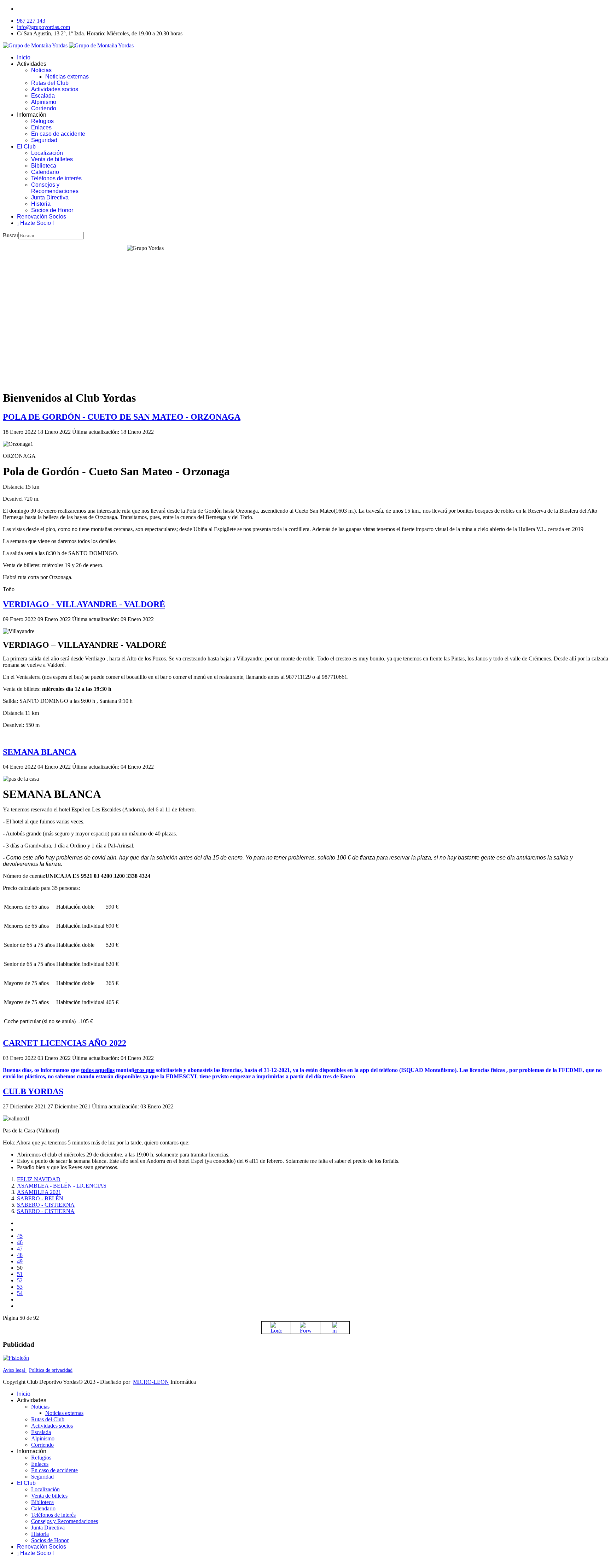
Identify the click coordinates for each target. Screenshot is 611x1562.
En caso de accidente (58, 134)
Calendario (45, 172)
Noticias (41, 70)
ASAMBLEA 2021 (39, 1192)
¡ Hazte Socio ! (35, 223)
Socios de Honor (52, 210)
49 (20, 1261)
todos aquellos (98, 1070)
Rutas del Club (50, 83)
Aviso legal (15, 1370)
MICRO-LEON (151, 1382)
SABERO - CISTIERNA (46, 1205)
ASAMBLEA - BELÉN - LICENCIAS (61, 1186)
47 (20, 1249)
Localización (47, 153)
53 (20, 1287)
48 (20, 1255)
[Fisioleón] (16, 1358)
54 (20, 1293)
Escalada (43, 96)
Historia (41, 204)
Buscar (10, 235)
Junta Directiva (50, 197)
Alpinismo (43, 102)
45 (20, 1236)
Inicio (23, 57)
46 (20, 1242)
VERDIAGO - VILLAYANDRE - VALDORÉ (84, 604)
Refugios (42, 121)
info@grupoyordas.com (43, 27)
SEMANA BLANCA (39, 752)
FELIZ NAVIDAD (38, 1179)
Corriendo (43, 108)
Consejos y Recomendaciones (54, 188)
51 (20, 1274)
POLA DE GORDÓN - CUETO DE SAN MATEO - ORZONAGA (121, 416)
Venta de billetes (52, 159)
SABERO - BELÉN (40, 1198)
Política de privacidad (50, 1370)
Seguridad (44, 140)
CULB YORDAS (33, 1091)
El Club (26, 147)
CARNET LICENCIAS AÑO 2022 (64, 1043)
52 (20, 1280)
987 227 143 (31, 21)
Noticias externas (67, 77)
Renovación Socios (41, 217)
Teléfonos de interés (56, 178)
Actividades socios (54, 89)
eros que (144, 1070)
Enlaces (41, 127)
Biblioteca (43, 166)
